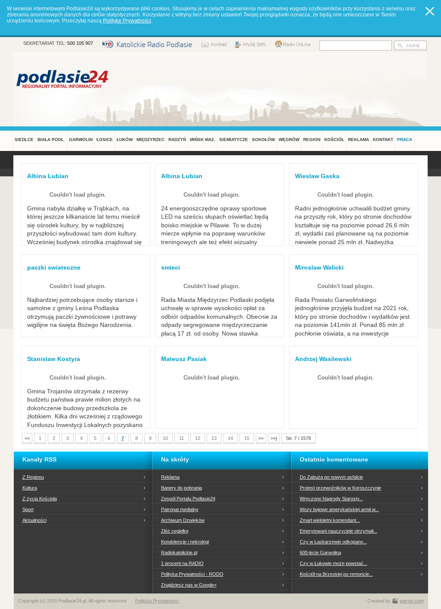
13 (214, 438)
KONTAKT (383, 139)
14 (230, 438)
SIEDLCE (24, 139)
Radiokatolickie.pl (179, 552)
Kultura (29, 487)
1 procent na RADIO (182, 563)
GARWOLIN (81, 139)
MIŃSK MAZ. (202, 139)
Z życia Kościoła (39, 498)
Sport (28, 509)
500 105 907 (80, 43)
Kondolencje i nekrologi (185, 541)
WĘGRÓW (289, 139)
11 (181, 438)
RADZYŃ (177, 139)
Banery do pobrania (181, 487)
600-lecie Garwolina (320, 552)
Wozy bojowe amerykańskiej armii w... (339, 509)
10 (165, 438)
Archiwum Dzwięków (183, 520)
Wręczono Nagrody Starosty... (331, 498)
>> (261, 438)
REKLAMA (358, 139)
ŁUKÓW (125, 139)
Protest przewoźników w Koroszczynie (340, 487)
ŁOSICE (104, 139)
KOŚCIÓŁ (334, 139)
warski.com (412, 600)
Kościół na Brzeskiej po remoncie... (336, 574)
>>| (273, 438)
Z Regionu (33, 477)
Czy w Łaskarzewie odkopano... (333, 541)
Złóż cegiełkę (175, 531)
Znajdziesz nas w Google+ (189, 584)
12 (197, 438)
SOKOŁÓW (263, 139)
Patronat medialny (180, 509)
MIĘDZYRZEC (151, 139)
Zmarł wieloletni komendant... (330, 520)
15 (246, 438)
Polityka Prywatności (157, 600)
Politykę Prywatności (127, 21)
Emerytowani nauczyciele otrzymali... (338, 531)
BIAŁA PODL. (51, 139)
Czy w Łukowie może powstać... (333, 563)
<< (27, 438)
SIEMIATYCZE (233, 139)
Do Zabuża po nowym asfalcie (331, 477)
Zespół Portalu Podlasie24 (188, 498)
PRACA (404, 139)
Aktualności (34, 520)
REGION (311, 139)
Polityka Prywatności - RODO (192, 574)
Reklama (170, 477)
